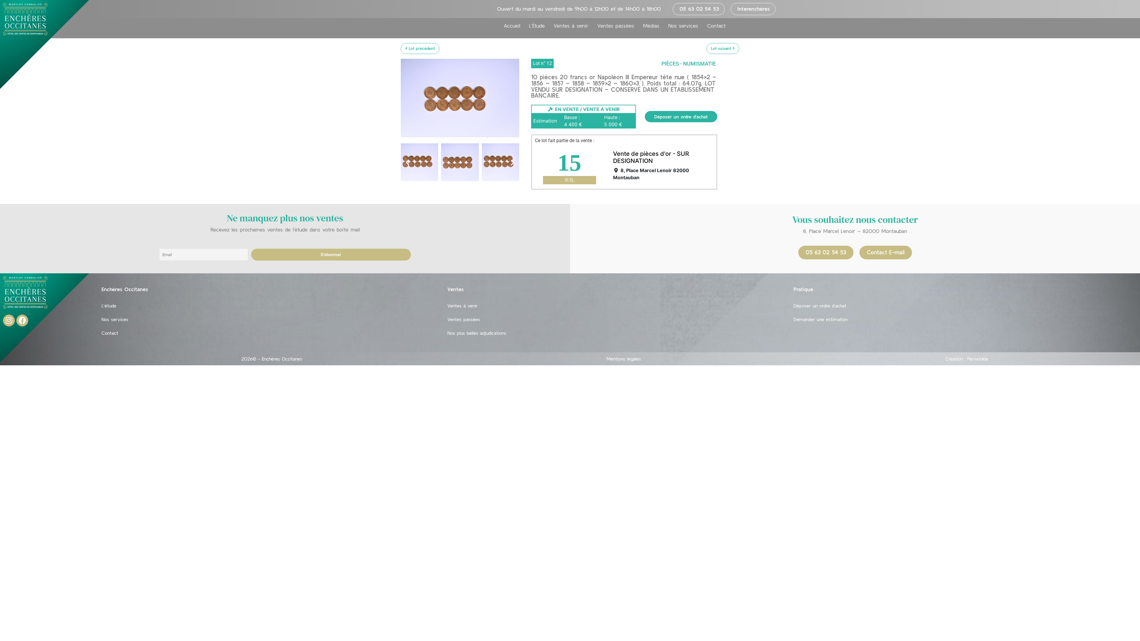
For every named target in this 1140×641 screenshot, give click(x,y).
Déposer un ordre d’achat (820, 305)
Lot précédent (421, 48)
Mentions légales (624, 358)
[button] (407, 162)
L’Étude (537, 26)
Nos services (683, 26)
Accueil (512, 26)
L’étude (109, 305)
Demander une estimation (821, 319)
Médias (651, 26)
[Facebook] (22, 320)
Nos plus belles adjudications (476, 333)
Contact (716, 26)
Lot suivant (722, 48)
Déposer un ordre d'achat (681, 116)
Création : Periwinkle (966, 358)
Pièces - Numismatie (688, 64)
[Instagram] (9, 320)
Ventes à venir (571, 26)
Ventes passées (615, 26)
